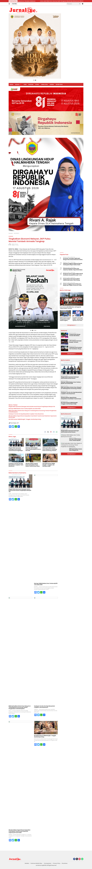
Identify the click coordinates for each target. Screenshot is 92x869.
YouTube (14, 3)
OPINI (25, 84)
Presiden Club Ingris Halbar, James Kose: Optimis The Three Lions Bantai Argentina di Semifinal (78, 319)
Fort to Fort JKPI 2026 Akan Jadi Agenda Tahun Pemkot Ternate (72, 1)
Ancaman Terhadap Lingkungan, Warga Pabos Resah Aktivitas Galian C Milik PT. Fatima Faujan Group (72, 259)
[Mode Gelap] (82, 4)
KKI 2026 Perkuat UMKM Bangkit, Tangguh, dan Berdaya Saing (25, 419)
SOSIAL (37, 84)
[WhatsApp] (82, 859)
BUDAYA (17, 84)
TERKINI (11, 84)
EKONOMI (30, 84)
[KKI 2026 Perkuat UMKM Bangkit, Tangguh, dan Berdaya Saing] (50, 458)
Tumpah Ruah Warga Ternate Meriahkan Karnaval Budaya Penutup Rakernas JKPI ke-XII (75, 335)
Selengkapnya (71, 325)
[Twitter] (77, 859)
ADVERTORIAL (59, 84)
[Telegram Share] (54, 432)
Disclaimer (64, 863)
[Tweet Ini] (48, 432)
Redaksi (27, 863)
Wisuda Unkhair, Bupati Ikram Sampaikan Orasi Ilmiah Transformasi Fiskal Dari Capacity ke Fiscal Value (33, 416)
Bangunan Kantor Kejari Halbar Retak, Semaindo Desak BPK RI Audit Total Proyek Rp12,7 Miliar (73, 274)
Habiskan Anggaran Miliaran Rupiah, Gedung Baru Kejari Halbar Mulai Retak (72, 264)
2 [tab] (35, 80)
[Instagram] (79, 859)
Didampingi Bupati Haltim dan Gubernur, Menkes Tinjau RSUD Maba (72, 269)
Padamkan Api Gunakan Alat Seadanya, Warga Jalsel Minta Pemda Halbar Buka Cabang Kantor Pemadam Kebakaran (75, 348)
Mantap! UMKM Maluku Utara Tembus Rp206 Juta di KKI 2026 (25, 408)
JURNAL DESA (44, 84)
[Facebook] (74, 859)
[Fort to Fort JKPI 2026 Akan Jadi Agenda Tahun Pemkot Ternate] (71, 299)
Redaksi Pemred (15, 244)
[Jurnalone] (23, 10)
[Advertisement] (71, 241)
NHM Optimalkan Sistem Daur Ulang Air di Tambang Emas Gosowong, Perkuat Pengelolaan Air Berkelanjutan (32, 411)
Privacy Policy (56, 863)
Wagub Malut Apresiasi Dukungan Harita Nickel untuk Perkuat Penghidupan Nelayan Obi (32, 406)
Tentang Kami (47, 863)
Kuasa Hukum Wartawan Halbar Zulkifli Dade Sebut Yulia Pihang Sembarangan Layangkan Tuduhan (72, 279)
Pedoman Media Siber (36, 863)
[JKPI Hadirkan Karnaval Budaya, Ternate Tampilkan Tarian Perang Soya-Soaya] (64, 342)
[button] (79, 4)
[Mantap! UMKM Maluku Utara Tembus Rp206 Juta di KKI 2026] (33, 442)
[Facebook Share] (45, 432)
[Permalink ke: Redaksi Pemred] (10, 244)
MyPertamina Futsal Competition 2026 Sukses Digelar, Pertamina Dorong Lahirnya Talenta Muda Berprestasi (65, 319)
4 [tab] (35, 330)
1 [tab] (30, 330)
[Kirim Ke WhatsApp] (57, 432)
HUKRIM (52, 84)
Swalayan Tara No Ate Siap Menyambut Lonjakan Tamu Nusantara (26, 414)
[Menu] (10, 4)
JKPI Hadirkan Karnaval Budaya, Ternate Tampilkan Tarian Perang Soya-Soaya (75, 341)
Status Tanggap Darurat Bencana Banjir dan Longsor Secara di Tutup (72, 284)
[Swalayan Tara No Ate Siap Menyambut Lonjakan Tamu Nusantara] (16, 458)
